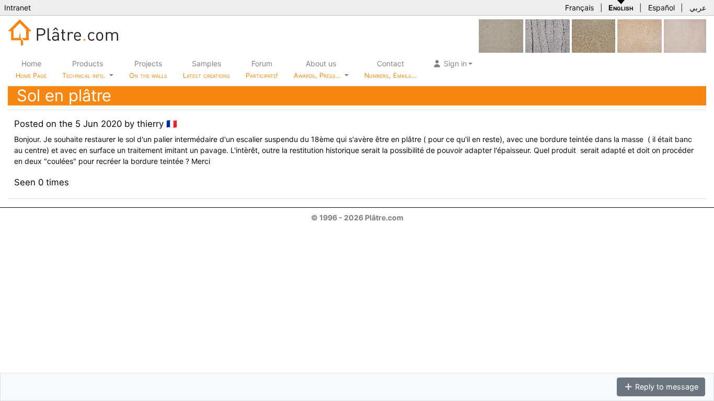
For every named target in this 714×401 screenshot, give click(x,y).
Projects (148, 69)
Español (661, 7)
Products (83, 69)
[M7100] (547, 35)
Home (31, 69)
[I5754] (593, 35)
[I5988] (685, 35)
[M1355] (501, 35)
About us (318, 69)
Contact (390, 69)
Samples (206, 69)
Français (579, 7)
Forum (262, 69)
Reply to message (665, 386)
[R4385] (639, 35)
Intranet (17, 7)
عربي (697, 7)
